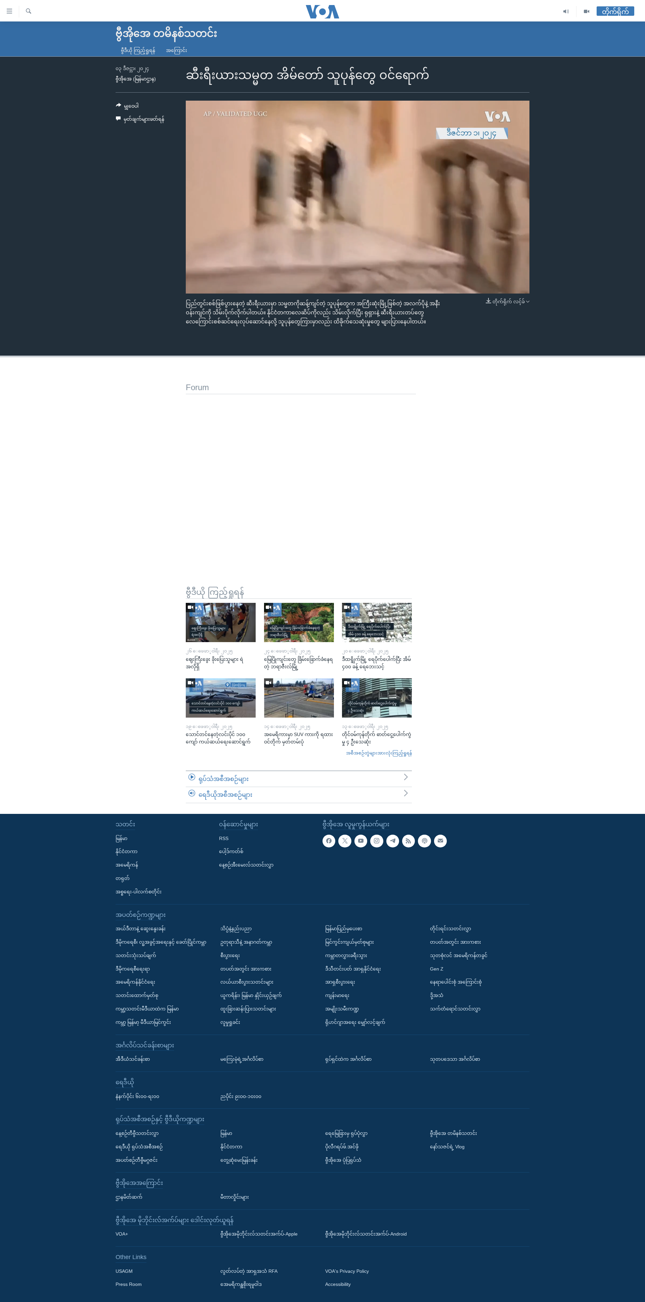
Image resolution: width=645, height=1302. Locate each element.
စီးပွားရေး (230, 955)
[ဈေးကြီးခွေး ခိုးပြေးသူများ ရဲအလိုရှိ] (221, 622)
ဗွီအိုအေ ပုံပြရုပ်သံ (343, 1160)
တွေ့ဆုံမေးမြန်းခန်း (239, 1160)
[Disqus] (301, 478)
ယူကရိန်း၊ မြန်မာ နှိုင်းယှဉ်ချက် (251, 995)
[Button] (127, 107)
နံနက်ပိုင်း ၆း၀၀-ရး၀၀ (137, 1096)
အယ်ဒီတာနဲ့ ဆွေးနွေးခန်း (141, 928)
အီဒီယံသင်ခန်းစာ (133, 1059)
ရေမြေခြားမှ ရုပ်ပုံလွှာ (346, 1133)
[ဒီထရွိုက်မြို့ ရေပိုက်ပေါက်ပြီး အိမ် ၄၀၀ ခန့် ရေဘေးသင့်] (377, 622)
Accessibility (338, 1284)
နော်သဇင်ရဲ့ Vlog (447, 1146)
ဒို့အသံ (436, 995)
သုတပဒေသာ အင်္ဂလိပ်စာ (455, 1059)
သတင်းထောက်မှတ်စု (137, 995)
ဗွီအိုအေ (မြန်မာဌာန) (136, 79)
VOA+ (122, 1234)
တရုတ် (123, 878)
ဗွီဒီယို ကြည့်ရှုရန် (138, 50)
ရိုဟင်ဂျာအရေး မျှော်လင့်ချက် (355, 1022)
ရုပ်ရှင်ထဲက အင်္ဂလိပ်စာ (348, 1059)
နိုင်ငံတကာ (126, 851)
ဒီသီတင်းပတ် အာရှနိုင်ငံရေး (353, 969)
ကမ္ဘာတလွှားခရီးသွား (346, 955)
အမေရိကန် (127, 865)
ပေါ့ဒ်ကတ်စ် (231, 851)
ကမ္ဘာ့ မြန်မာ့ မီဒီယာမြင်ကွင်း (143, 1022)
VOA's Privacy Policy (347, 1271)
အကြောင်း (176, 50)
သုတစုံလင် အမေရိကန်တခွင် (458, 955)
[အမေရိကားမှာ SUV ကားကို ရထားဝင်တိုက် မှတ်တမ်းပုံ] (299, 698)
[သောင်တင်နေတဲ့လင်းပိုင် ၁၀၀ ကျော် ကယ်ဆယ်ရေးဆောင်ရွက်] (221, 698)
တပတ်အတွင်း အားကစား (245, 969)
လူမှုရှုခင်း (230, 1022)
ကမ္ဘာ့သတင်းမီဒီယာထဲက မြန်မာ (147, 1008)
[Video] (586, 11)
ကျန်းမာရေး (337, 995)
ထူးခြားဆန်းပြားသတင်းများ (248, 1008)
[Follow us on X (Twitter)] (344, 841)
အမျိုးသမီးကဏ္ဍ (342, 1008)
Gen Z (436, 969)
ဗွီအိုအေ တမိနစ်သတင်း (453, 1133)
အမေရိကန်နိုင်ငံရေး (135, 982)
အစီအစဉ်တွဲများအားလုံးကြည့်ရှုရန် (379, 753)
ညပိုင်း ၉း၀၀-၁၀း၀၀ (240, 1096)
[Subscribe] (440, 841)
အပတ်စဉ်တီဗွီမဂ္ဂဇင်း (137, 1160)
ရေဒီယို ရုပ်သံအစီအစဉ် (139, 1146)
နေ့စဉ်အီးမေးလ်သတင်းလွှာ (246, 865)
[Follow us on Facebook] (328, 841)
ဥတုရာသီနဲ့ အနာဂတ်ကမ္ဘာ (246, 942)
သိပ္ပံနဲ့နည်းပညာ (236, 928)
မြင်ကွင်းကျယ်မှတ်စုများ (349, 942)
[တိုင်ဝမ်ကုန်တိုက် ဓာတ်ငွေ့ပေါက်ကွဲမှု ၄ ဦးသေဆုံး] (377, 698)
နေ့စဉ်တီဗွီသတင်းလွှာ (137, 1133)
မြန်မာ (121, 838)
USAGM (124, 1271)
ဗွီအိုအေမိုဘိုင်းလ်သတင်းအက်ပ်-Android (366, 1234)
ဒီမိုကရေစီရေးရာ (133, 969)
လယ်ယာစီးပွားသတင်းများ (246, 982)
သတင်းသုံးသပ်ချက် (136, 955)
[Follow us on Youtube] (360, 841)
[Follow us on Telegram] (392, 841)
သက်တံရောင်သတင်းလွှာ (455, 1008)
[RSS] (408, 841)
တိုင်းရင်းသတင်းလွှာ (450, 928)
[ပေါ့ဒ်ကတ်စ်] (424, 841)
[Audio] (566, 11)
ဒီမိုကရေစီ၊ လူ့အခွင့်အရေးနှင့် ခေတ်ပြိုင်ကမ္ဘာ (161, 942)
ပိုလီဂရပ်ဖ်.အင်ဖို (341, 1146)
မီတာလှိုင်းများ (234, 1197)
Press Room (129, 1284)
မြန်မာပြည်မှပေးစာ (343, 928)
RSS (223, 838)
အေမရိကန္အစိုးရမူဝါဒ (241, 1284)
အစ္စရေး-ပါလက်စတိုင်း (139, 891)
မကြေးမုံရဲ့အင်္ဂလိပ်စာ (241, 1059)
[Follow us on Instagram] (376, 841)
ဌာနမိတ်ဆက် (129, 1197)
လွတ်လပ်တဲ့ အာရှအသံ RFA (248, 1271)
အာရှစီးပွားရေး (340, 982)
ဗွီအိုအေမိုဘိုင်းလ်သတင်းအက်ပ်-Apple (259, 1234)
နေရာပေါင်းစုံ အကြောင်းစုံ (456, 982)
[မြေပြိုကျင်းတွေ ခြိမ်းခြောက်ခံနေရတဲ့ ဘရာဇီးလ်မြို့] (299, 622)
